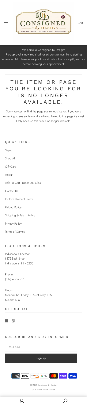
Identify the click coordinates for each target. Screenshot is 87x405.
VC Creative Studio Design (43, 389)
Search (9, 150)
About (8, 175)
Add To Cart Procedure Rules (23, 183)
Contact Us (11, 191)
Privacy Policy (13, 223)
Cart (80, 23)
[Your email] (41, 346)
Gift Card (10, 166)
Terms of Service (15, 231)
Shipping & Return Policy (20, 215)
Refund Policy (13, 207)
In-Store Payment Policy (19, 199)
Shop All (10, 158)
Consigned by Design (47, 385)
